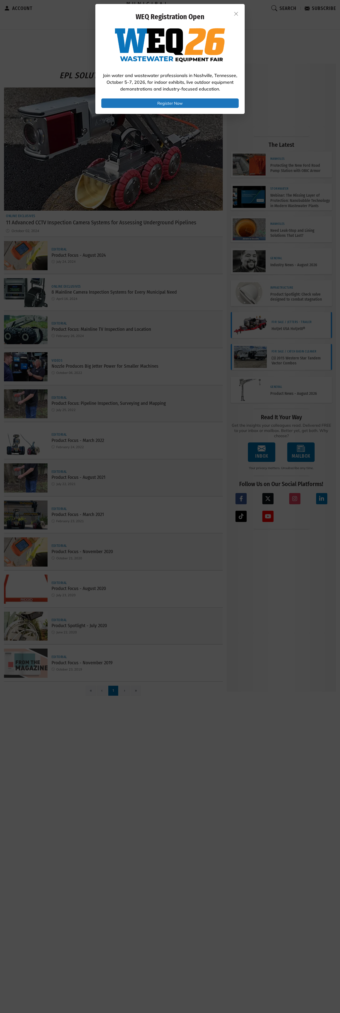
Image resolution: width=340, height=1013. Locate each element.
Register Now (170, 103)
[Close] (236, 13)
